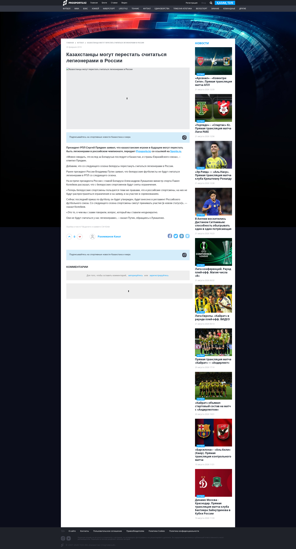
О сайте (72, 531)
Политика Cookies (157, 531)
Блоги (104, 2)
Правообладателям (135, 531)
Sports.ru (175, 151)
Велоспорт (201, 8)
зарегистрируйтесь (159, 275)
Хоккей (95, 8)
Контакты (84, 531)
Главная (94, 2)
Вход (203, 3)
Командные (229, 8)
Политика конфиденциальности (184, 531)
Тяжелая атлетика (182, 8)
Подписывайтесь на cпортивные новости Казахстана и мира (99, 137)
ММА (76, 8)
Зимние (215, 8)
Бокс (85, 8)
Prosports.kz (143, 151)
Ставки (114, 2)
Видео (124, 2)
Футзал (147, 8)
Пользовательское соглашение (107, 531)
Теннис (135, 8)
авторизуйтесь (135, 275)
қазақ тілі (225, 3)
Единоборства (162, 8)
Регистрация (191, 3)
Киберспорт (109, 8)
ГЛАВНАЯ (70, 43)
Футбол (66, 8)
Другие (242, 8)
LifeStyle (123, 8)
